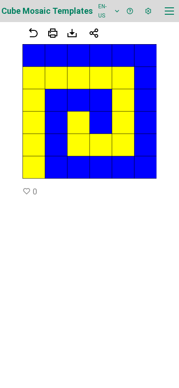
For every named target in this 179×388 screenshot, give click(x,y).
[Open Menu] (53, 33)
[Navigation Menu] (169, 11)
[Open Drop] (148, 11)
